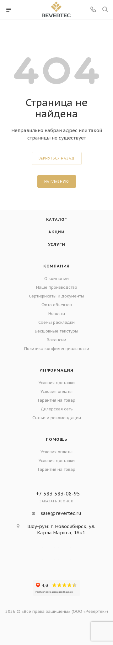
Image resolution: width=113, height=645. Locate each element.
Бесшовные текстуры (56, 331)
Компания (56, 266)
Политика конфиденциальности (56, 348)
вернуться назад (57, 158)
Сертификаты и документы (56, 296)
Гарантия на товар (56, 400)
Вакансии (56, 340)
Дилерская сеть (56, 409)
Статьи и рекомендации (56, 417)
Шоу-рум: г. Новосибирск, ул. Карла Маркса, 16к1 (61, 529)
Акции (56, 232)
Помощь (56, 439)
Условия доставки (57, 382)
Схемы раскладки (56, 322)
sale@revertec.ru (61, 513)
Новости (56, 313)
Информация (56, 370)
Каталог (56, 219)
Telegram (48, 553)
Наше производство (56, 287)
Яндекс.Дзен (64, 553)
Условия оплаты (56, 391)
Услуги (56, 244)
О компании (56, 278)
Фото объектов (56, 304)
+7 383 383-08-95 (58, 493)
